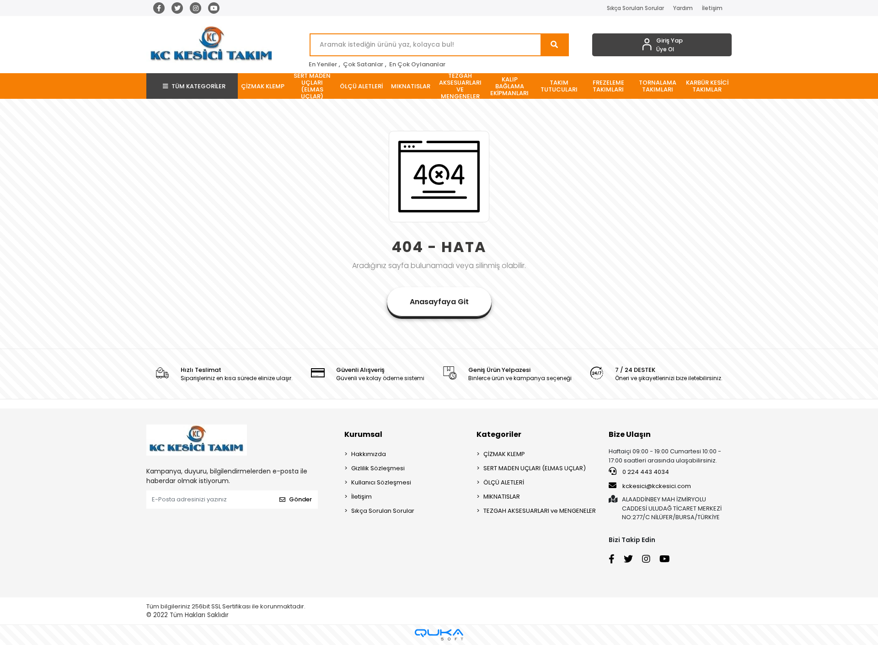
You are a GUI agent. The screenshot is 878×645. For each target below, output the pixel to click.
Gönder (300, 499)
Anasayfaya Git (439, 301)
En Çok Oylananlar (417, 64)
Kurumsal (363, 434)
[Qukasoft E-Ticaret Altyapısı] (439, 634)
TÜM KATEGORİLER (198, 86)
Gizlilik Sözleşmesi (378, 468)
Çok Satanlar (363, 64)
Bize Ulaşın (630, 434)
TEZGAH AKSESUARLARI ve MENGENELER (539, 510)
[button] (262, 86)
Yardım (683, 8)
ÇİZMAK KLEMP (504, 454)
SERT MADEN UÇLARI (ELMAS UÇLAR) (534, 468)
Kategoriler (498, 434)
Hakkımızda (368, 454)
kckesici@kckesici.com (656, 486)
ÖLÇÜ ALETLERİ (503, 482)
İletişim (712, 8)
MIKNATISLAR (501, 496)
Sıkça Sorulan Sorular (635, 8)
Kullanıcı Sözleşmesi (381, 482)
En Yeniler (323, 64)
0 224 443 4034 (645, 472)
